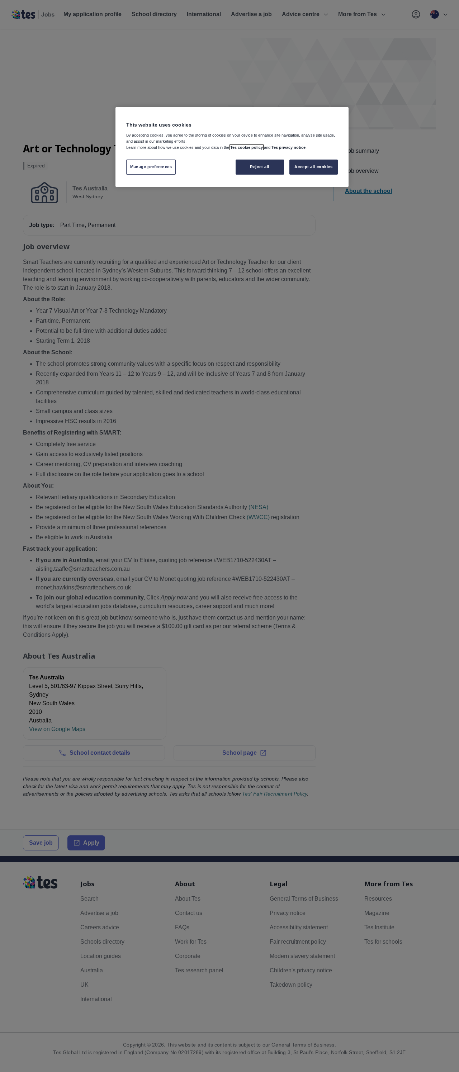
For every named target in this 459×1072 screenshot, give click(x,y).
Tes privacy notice (288, 147)
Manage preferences (151, 167)
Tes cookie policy (246, 147)
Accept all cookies (313, 167)
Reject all (259, 167)
